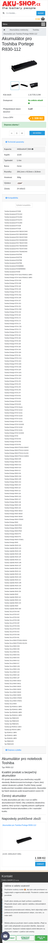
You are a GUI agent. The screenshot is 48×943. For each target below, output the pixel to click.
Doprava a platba (14, 750)
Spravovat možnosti (25, 938)
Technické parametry (15, 142)
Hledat (41, 13)
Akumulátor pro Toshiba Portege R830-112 (19, 825)
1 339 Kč (37, 118)
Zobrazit (40, 864)
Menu (5, 24)
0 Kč (37, 19)
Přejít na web (41, 938)
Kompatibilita (12, 198)
